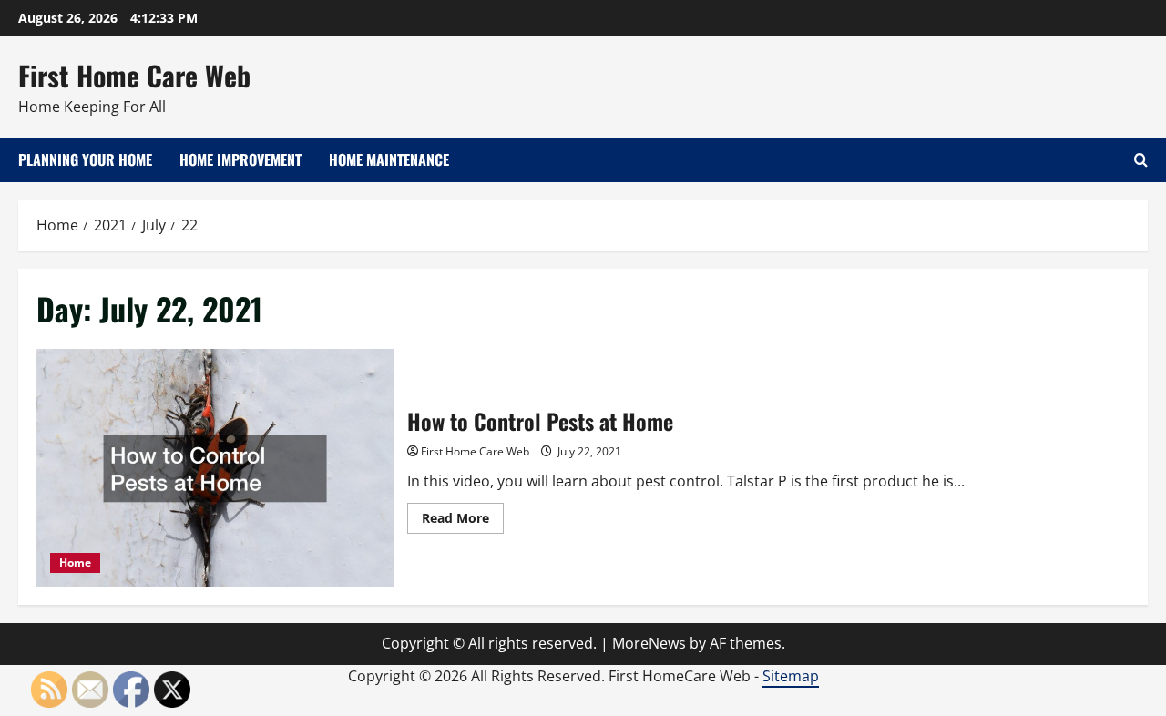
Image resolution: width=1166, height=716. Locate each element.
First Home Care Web (134, 75)
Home (75, 562)
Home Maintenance (389, 159)
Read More (463, 521)
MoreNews (649, 643)
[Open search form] (1141, 160)
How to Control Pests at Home (215, 468)
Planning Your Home (85, 159)
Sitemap (790, 676)
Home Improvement (240, 159)
